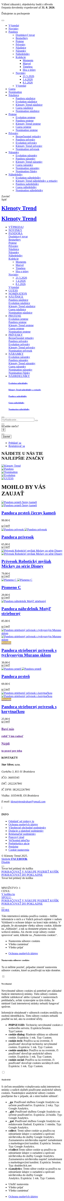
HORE (5, 910)
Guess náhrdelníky (26, 187)
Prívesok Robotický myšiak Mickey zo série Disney (26, 563)
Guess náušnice (24, 107)
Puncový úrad (16, 837)
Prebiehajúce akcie (19, 843)
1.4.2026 (28, 79)
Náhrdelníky (23, 54)
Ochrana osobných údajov (23, 824)
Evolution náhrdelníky (28, 177)
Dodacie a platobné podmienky (26, 830)
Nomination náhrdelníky (29, 190)
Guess (12, 88)
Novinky (13, 28)
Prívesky (20, 44)
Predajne (13, 846)
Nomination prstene (27, 130)
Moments (28, 60)
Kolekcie (21, 57)
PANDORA (16, 233)
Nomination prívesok (27, 149)
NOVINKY (15, 230)
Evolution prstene (25, 117)
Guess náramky (24, 164)
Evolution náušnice (26, 101)
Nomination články (26, 171)
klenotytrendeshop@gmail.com (28, 801)
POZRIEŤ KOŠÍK (48, 871)
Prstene (20, 41)
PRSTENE (15, 315)
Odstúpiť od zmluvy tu (21, 821)
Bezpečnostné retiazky (28, 136)
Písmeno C (11, 587)
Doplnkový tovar (25, 34)
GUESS (13, 290)
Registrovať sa (17, 445)
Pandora (13, 31)
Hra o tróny (29, 69)
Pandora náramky (25, 158)
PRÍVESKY (16, 334)
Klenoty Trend (19, 208)
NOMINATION (18, 293)
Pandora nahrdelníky (27, 184)
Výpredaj (14, 25)
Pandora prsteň (15, 676)
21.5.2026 (28, 76)
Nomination (15, 92)
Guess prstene (23, 126)
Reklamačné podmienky (22, 833)
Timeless (28, 66)
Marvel (27, 63)
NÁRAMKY (16, 353)
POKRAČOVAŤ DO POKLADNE (22, 874)
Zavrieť (6, 436)
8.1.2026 (28, 82)
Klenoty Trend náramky (29, 161)
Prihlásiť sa (15, 442)
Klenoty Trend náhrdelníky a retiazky (37, 180)
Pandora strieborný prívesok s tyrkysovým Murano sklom (29, 652)
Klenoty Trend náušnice (29, 104)
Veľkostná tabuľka (19, 840)
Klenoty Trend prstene (28, 123)
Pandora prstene (25, 120)
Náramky (21, 50)
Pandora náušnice (25, 98)
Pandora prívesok (17, 537)
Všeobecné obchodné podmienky (27, 827)
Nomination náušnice (27, 111)
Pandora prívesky (25, 139)
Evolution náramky (26, 155)
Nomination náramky (27, 168)
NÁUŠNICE (16, 296)
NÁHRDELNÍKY (19, 376)
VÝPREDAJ (16, 227)
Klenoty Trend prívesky (29, 145)
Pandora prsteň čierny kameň (28, 513)
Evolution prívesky (26, 142)
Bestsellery (22, 38)
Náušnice (21, 47)
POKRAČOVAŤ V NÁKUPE (19, 871)
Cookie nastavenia (19, 849)
